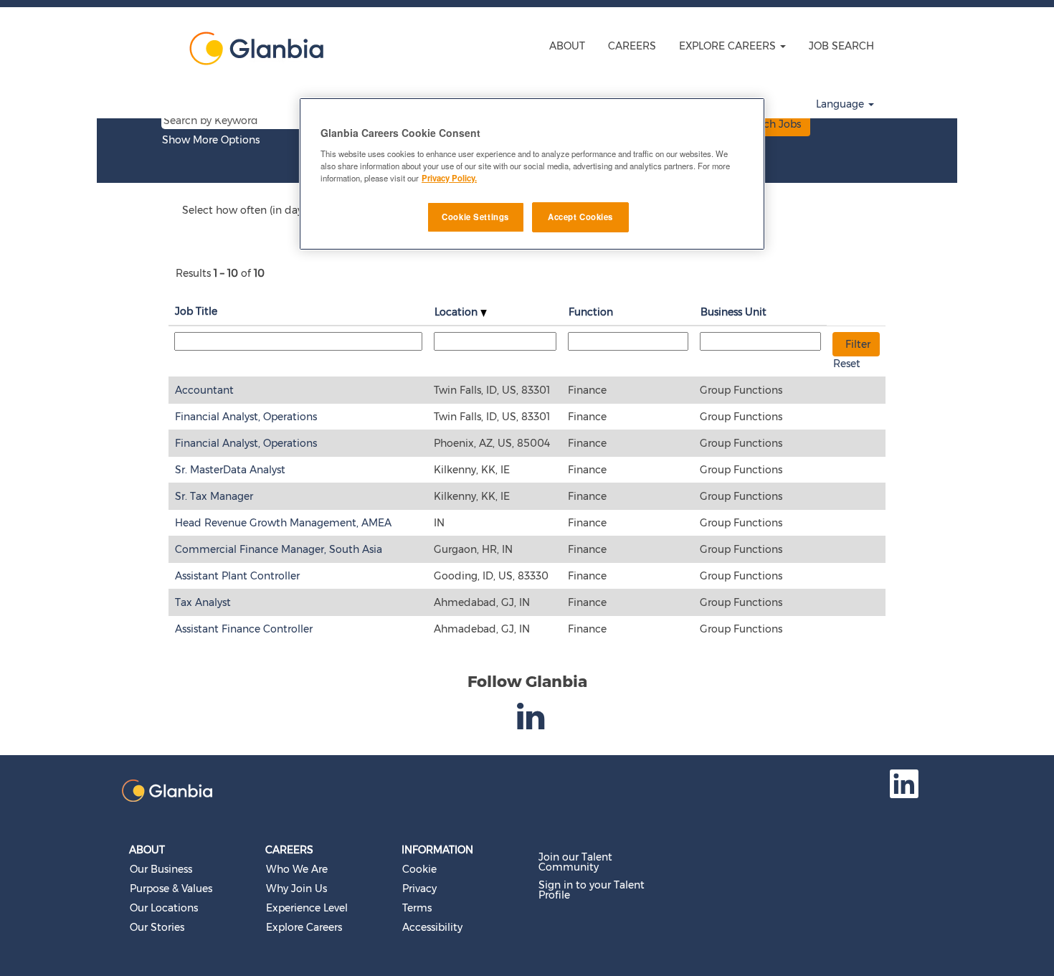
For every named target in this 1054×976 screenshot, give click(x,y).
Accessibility (432, 927)
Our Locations (164, 908)
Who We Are (297, 869)
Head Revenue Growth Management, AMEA (283, 522)
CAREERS (632, 45)
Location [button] (457, 311)
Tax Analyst (203, 602)
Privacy (419, 888)
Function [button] (591, 311)
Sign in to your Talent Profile (591, 890)
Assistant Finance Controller (244, 628)
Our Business (161, 869)
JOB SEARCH (841, 45)
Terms (417, 908)
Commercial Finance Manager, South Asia (278, 549)
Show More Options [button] (211, 139)
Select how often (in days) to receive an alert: (292, 210)
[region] (532, 174)
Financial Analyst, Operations (246, 416)
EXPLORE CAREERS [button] (729, 45)
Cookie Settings (475, 216)
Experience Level (307, 908)
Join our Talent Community (575, 862)
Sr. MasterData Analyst (230, 469)
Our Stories (157, 927)
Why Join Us (296, 888)
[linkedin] (532, 724)
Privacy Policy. (449, 178)
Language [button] (841, 104)
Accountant (204, 390)
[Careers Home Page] (251, 48)
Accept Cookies (580, 216)
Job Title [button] (196, 311)
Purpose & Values (171, 888)
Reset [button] (846, 363)
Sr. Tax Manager (214, 496)
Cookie (419, 869)
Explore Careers (304, 927)
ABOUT (567, 45)
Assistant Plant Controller (237, 575)
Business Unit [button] (733, 311)
